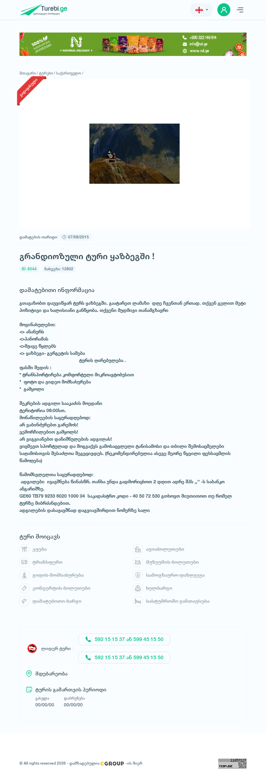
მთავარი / (28, 73)
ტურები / (47, 73)
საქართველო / (69, 73)
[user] (223, 9)
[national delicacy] (133, 44)
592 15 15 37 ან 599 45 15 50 (129, 639)
